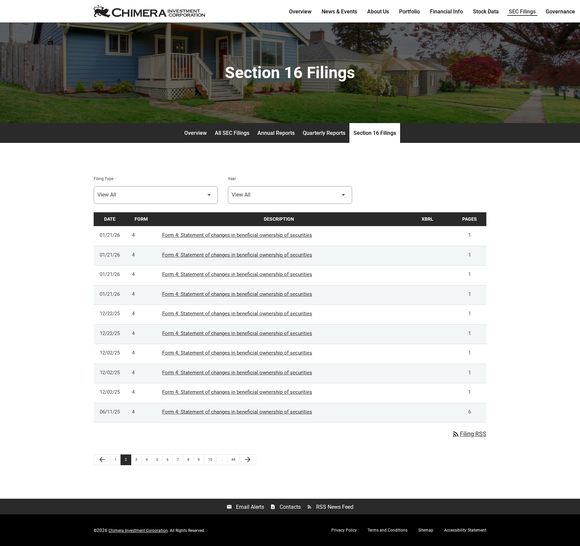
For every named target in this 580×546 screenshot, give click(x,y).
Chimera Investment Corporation (138, 530)
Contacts (285, 507)
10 (212, 459)
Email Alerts (245, 507)
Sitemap (425, 530)
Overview (300, 11)
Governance (560, 11)
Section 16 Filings (374, 133)
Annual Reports (276, 133)
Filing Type (103, 178)
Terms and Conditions (387, 530)
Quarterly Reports (324, 133)
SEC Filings (522, 11)
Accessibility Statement (465, 530)
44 (235, 459)
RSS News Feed (330, 507)
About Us (378, 11)
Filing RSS (469, 433)
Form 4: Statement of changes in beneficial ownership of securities (237, 235)
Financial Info (446, 11)
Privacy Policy (344, 530)
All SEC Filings (232, 133)
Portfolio (409, 11)
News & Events (339, 11)
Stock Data (486, 11)
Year (232, 178)
